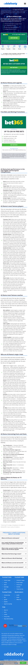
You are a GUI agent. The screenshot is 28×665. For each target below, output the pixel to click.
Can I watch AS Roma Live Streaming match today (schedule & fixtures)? (13, 543)
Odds (14, 49)
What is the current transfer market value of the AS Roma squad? (12, 548)
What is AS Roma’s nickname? (10, 538)
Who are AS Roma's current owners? (12, 567)
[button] (25, 3)
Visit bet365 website (14, 148)
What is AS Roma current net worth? (12, 563)
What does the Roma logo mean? (11, 554)
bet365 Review (14, 129)
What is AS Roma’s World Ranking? (12, 558)
